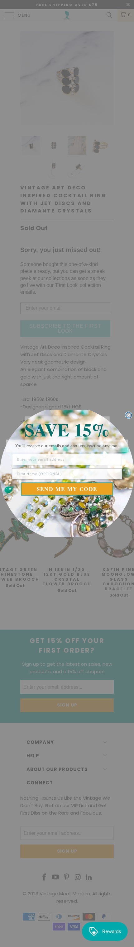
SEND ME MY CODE (67, 489)
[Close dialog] (129, 415)
